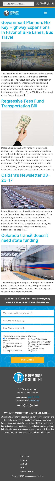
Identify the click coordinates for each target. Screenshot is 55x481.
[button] (45, 13)
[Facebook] (37, 3)
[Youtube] (52, 3)
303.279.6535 (33, 397)
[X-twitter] (41, 3)
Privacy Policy (27, 472)
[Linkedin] (44, 3)
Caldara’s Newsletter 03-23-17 (25, 178)
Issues (23, 460)
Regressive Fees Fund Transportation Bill (22, 103)
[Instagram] (48, 3)
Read (22, 468)
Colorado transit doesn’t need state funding (24, 238)
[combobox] (18, 4)
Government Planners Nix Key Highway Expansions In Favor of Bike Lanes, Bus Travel (27, 30)
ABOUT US (24, 457)
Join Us (23, 464)
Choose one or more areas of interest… (19, 336)
